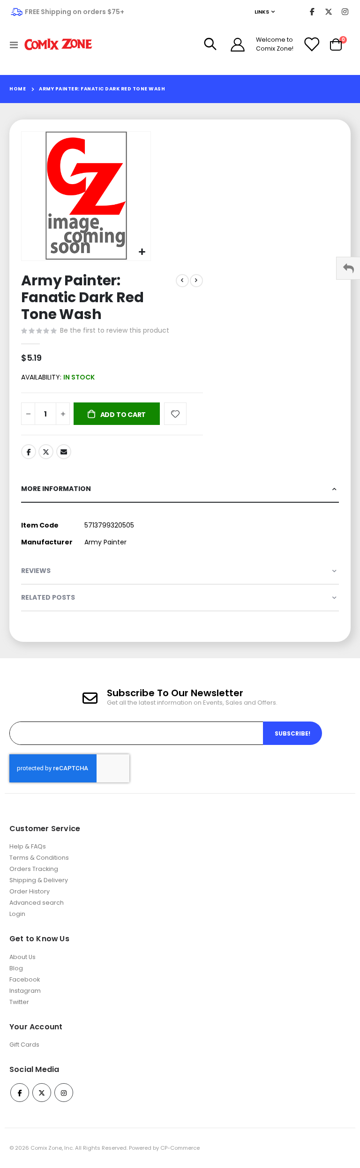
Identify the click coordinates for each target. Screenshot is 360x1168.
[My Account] (237, 44)
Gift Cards (24, 1045)
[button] (142, 252)
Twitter (45, 451)
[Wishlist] (311, 44)
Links (262, 11)
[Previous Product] (182, 280)
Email (63, 451)
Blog (16, 968)
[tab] (180, 489)
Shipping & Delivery (38, 880)
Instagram (25, 991)
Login (17, 914)
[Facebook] (312, 12)
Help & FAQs (27, 846)
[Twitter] (328, 12)
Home (17, 88)
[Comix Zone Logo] (58, 45)
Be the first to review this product (114, 330)
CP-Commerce (180, 1148)
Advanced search (36, 903)
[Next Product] (196, 280)
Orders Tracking (33, 869)
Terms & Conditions (39, 858)
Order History (29, 891)
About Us (22, 957)
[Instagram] (345, 12)
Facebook (28, 451)
